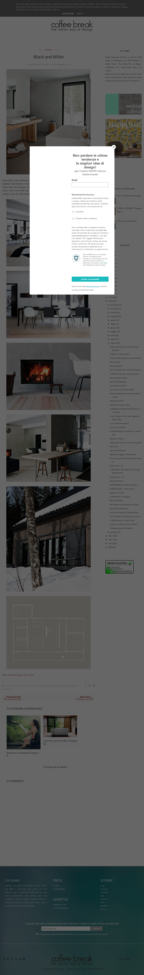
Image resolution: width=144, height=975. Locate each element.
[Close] (114, 147)
